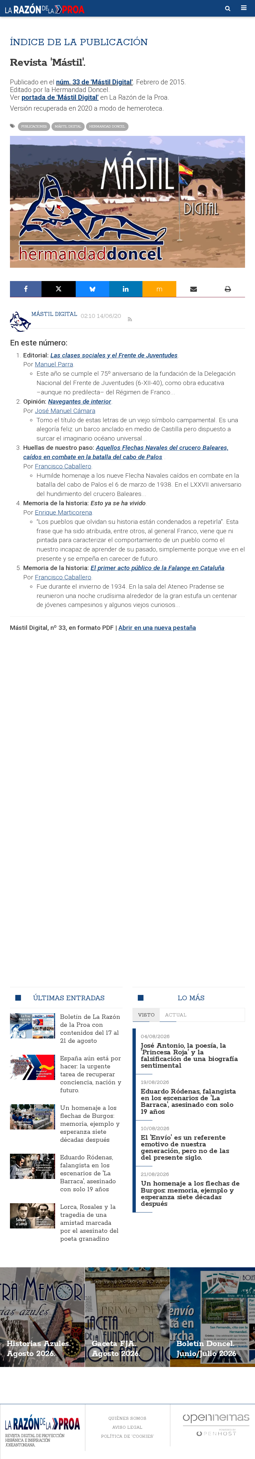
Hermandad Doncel (107, 126)
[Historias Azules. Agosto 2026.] (42, 1317)
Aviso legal (127, 1427)
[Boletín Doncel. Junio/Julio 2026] (212, 1317)
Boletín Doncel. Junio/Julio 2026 (206, 1349)
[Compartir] (26, 289)
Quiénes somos (127, 1418)
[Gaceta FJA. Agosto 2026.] (127, 1317)
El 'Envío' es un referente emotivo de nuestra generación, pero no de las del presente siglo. (185, 1147)
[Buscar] (228, 8)
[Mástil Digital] (20, 321)
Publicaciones (34, 126)
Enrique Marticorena (63, 512)
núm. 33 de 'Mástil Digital (93, 82)
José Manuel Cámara (65, 411)
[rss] (130, 319)
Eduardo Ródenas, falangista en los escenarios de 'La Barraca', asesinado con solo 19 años (88, 1174)
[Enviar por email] (193, 289)
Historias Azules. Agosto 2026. (38, 1349)
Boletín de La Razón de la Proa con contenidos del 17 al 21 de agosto (90, 1029)
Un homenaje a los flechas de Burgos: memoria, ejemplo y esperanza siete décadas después (90, 1124)
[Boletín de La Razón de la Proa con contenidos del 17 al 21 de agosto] (32, 1025)
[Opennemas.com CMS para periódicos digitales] (216, 1424)
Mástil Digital (68, 126)
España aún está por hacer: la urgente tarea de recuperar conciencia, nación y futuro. (91, 1075)
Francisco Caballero (63, 466)
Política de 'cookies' (127, 1436)
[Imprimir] (228, 289)
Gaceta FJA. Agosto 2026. (116, 1349)
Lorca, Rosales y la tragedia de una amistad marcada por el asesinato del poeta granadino (89, 1223)
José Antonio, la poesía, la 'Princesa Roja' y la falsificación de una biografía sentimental (189, 1055)
